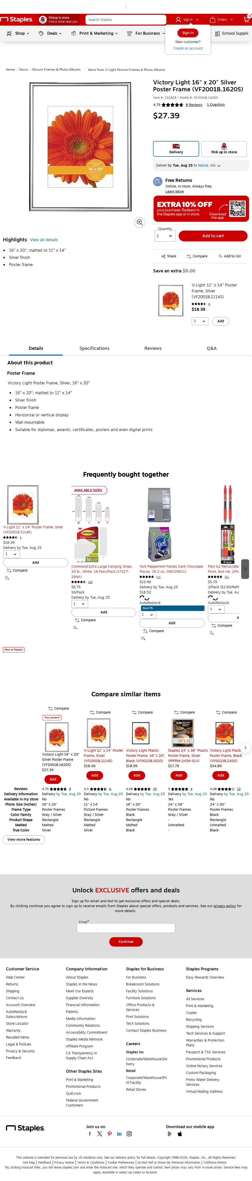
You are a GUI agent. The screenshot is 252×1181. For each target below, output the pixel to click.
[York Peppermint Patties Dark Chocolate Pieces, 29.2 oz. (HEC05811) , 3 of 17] (172, 524)
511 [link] (227, 577)
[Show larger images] (139, 222)
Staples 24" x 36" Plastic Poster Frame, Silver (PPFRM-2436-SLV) (188, 755)
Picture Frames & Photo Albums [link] (56, 69)
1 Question (216, 104)
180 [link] (90, 582)
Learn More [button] (174, 191)
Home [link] (10, 69)
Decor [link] (23, 69)
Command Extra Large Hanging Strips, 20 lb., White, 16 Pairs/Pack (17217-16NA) (101, 571)
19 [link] (155, 789)
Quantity (165, 229)
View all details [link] (44, 239)
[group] (35, 568)
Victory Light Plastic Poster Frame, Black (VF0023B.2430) (226, 755)
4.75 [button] (156, 105)
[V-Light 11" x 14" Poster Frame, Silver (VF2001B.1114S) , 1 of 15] (105, 733)
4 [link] (191, 789)
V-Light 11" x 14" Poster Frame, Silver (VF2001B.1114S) (214, 291)
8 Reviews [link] (194, 105)
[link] (59, 20)
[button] (161, 19)
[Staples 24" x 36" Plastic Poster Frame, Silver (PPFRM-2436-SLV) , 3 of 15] (189, 733)
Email (83, 922)
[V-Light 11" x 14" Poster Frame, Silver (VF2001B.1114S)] (171, 300)
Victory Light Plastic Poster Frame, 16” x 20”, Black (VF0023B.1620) (145, 755)
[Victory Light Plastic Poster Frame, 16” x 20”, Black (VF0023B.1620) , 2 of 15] (147, 733)
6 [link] (209, 304)
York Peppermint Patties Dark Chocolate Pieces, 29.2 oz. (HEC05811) (171, 569)
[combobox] (125, 20)
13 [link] (238, 789)
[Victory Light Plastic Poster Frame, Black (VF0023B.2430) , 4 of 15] (231, 733)
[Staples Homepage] (16, 20)
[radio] (176, 149)
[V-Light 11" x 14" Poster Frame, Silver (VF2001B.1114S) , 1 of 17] (35, 505)
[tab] (36, 349)
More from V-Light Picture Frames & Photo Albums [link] (126, 69)
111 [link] (158, 577)
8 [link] (70, 789)
